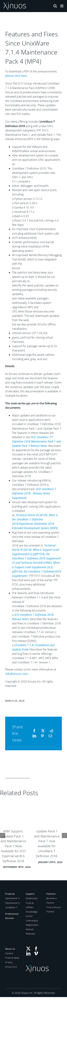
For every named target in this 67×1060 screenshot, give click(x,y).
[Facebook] (34, 730)
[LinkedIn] (34, 736)
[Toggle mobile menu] (62, 6)
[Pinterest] (42, 736)
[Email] (50, 736)
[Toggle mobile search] (55, 6)
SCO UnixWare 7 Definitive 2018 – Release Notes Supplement (34, 493)
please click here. (16, 76)
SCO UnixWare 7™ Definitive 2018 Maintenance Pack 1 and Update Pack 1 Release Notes (36, 441)
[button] (2, 833)
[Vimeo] (36, 949)
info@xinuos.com (16, 674)
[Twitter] (28, 944)
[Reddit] (51, 730)
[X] (43, 730)
